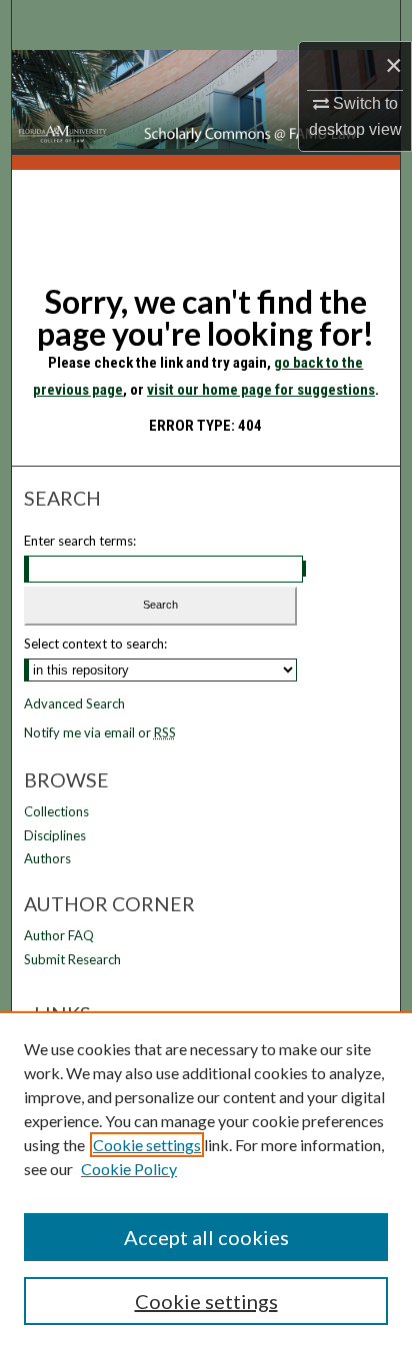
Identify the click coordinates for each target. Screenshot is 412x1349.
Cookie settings (147, 1144)
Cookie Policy (129, 1168)
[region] (206, 1180)
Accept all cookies (206, 1237)
